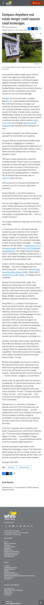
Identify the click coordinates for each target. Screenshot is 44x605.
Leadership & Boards (10, 567)
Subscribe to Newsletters (11, 551)
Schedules (7, 548)
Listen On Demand (9, 546)
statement (6, 178)
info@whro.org (16, 534)
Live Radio (7, 545)
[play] (3, 602)
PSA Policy (7, 595)
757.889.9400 (8, 534)
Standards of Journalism (11, 574)
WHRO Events (8, 550)
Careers (6, 571)
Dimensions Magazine (10, 555)
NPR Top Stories (24, 467)
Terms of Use (8, 593)
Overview (7, 566)
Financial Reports (9, 569)
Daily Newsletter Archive (11, 553)
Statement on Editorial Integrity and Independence (19, 575)
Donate (37, 3)
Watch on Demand (9, 543)
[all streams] (41, 602)
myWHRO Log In (9, 556)
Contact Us (7, 579)
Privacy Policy (8, 592)
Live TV (6, 542)
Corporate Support (10, 572)
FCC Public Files (9, 588)
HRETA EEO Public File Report (13, 590)
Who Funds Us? (9, 577)
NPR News (11, 467)
